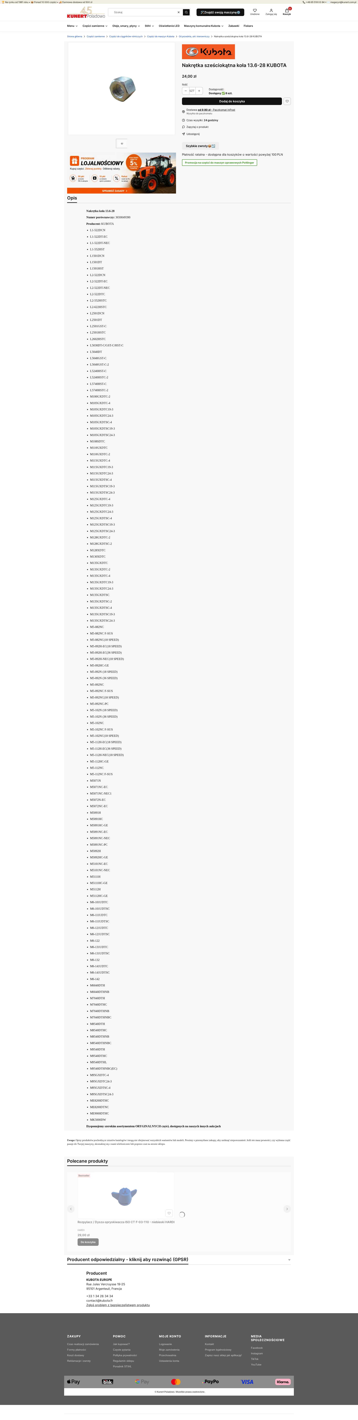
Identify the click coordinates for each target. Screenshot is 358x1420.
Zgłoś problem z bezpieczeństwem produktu (118, 1305)
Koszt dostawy (75, 1355)
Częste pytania (122, 1349)
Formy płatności (76, 1349)
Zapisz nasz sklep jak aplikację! (223, 1355)
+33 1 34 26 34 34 (99, 1296)
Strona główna (74, 36)
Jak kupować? (121, 1344)
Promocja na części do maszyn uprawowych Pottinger (219, 162)
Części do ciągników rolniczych (126, 36)
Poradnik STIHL (122, 1366)
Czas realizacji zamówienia (83, 1344)
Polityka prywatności (125, 1355)
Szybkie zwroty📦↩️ (200, 146)
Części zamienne (96, 36)
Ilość (185, 84)
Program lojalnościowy (218, 1349)
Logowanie (165, 1344)
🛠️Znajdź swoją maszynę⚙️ (220, 12)
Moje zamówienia (169, 1349)
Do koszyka (88, 1242)
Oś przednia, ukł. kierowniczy (194, 36)
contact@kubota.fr (99, 1300)
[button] (186, 12)
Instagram (257, 1353)
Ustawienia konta (169, 1360)
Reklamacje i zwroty (79, 1360)
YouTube (256, 1364)
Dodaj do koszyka (232, 101)
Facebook (257, 1347)
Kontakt (209, 1344)
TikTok (254, 1358)
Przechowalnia (167, 1355)
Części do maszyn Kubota (160, 36)
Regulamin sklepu (123, 1360)
